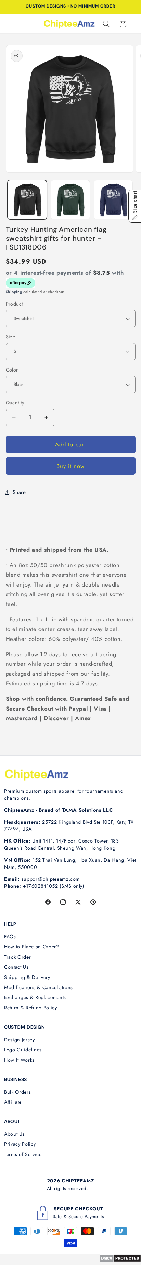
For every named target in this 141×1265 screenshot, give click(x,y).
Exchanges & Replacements (35, 997)
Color (12, 369)
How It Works (19, 1060)
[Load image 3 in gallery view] (113, 199)
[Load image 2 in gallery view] (70, 199)
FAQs (10, 936)
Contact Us (16, 967)
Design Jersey (19, 1039)
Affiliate (13, 1102)
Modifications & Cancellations (38, 987)
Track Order (17, 957)
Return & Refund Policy (30, 1007)
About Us (14, 1134)
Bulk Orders (17, 1092)
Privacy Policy (20, 1144)
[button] (15, 24)
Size (10, 336)
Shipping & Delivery (27, 977)
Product (14, 303)
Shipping (14, 291)
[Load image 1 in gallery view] (27, 199)
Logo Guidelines (23, 1049)
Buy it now (70, 466)
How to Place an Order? (31, 946)
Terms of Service (23, 1154)
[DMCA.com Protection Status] (120, 1260)
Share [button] (19, 492)
